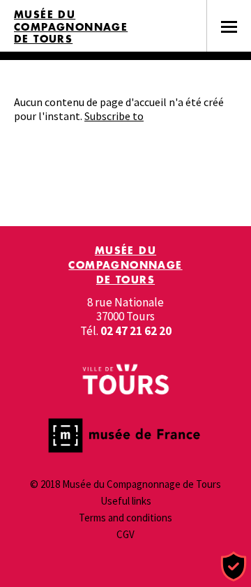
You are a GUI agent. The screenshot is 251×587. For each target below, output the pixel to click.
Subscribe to (114, 116)
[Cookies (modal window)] (233, 567)
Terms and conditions (125, 517)
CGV (125, 534)
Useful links (125, 500)
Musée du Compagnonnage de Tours (71, 26)
